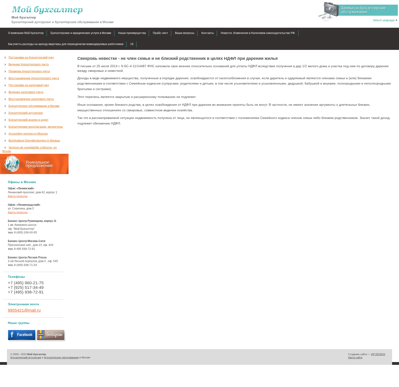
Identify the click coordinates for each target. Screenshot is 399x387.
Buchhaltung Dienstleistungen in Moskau (34, 140)
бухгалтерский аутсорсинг (25, 357)
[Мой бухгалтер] (63, 10)
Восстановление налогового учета (31, 99)
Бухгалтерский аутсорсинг (26, 113)
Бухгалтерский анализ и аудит (28, 119)
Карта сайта (355, 357)
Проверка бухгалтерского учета (29, 71)
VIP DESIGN (378, 354)
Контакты (207, 33)
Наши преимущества (132, 33)
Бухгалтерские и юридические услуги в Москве (81, 33)
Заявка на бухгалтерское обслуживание (363, 10)
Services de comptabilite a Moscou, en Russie (29, 149)
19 (131, 44)
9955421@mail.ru (24, 310)
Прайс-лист (160, 33)
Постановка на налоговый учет (29, 85)
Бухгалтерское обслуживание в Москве (34, 106)
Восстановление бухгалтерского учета (34, 78)
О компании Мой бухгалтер (26, 33)
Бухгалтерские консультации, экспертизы (36, 126)
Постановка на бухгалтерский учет (31, 57)
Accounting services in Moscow (28, 133)
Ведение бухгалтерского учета (29, 64)
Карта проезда (17, 196)
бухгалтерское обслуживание (61, 357)
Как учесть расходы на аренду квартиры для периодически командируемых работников (65, 44)
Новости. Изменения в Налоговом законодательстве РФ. (258, 33)
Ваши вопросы (184, 33)
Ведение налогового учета (26, 92)
